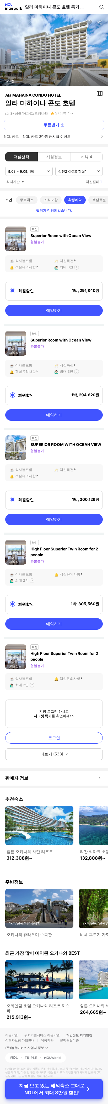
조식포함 (51, 200)
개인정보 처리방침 (79, 1035)
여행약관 (47, 1040)
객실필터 (94, 182)
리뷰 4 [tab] (86, 156)
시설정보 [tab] (54, 156)
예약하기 (54, 310)
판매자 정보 (17, 778)
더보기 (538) (51, 753)
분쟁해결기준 (69, 1040)
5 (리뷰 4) (63, 113)
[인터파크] (11, 7)
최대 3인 (66, 267)
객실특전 (66, 261)
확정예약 (75, 200)
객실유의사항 (25, 267)
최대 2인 (22, 580)
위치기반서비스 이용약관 (42, 1035)
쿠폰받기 (51, 124)
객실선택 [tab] (21, 156)
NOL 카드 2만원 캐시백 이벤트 (47, 136)
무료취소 (27, 200)
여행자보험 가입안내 (19, 1040)
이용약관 (11, 1035)
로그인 (54, 737)
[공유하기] (99, 22)
